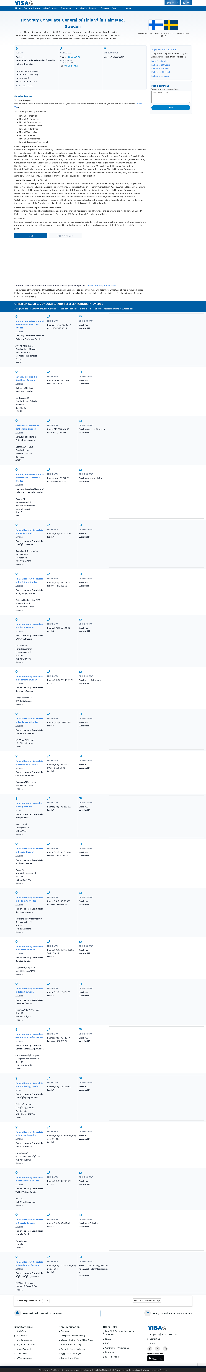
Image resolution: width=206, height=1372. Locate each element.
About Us (154, 1343)
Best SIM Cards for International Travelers (120, 1333)
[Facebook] (149, 1348)
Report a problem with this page (147, 1300)
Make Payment (24, 1349)
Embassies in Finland (160, 76)
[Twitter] (157, 1348)
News (128, 8)
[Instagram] (165, 1348)
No (47, 1301)
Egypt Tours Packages (71, 1354)
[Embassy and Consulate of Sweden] (171, 25)
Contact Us (117, 8)
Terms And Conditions (176, 1369)
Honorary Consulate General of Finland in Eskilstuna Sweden (29, 324)
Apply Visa (21, 1331)
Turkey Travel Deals (70, 1358)
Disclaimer (110, 1352)
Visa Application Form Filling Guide (77, 1340)
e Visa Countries (24, 1358)
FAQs (107, 1343)
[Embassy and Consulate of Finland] (155, 25)
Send (171, 107)
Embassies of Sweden (160, 65)
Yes (40, 1301)
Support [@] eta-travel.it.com (163, 1335)
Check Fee (22, 1354)
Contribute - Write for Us (117, 1348)
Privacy (189, 1369)
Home (18, 8)
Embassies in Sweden (160, 69)
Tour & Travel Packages (72, 1345)
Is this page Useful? (27, 1301)
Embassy (105, 8)
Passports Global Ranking (73, 1336)
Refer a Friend (112, 1357)
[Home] (24, 3)
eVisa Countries (50, 8)
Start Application (32, 8)
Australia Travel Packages (73, 1349)
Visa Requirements (89, 8)
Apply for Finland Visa (163, 49)
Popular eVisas (68, 8)
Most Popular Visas (159, 61)
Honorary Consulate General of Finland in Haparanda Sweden (29, 477)
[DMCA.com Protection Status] (57, 1369)
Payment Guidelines (26, 1345)
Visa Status (22, 1336)
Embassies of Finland (160, 72)
